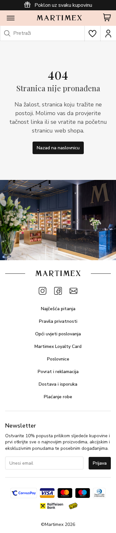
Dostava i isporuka (58, 384)
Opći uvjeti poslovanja (58, 334)
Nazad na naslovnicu (58, 148)
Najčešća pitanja (58, 309)
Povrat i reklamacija (58, 372)
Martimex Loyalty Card (58, 346)
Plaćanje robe (58, 397)
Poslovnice (58, 359)
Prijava (100, 463)
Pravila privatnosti (58, 321)
